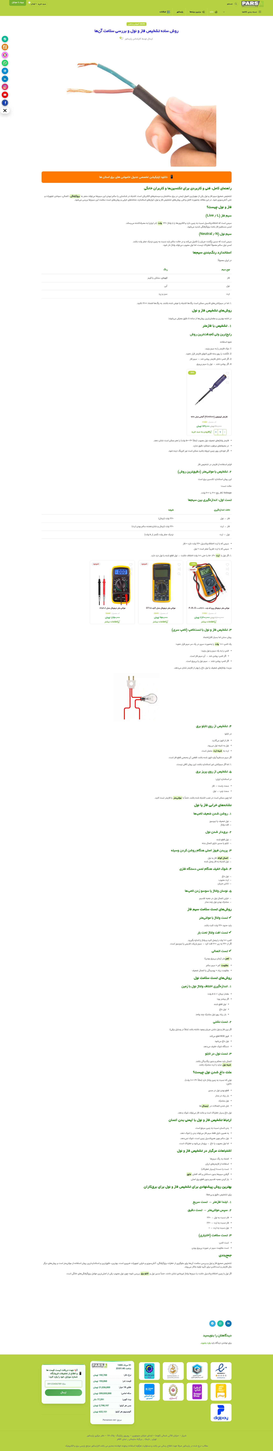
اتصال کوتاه (223, 858)
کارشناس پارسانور (133, 39)
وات (217, 644)
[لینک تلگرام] (212, 1323)
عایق (189, 1174)
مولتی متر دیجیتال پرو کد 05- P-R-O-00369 (209, 608)
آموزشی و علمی (133, 24)
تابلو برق (145, 1273)
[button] (201, 432)
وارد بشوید (206, 1343)
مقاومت (224, 965)
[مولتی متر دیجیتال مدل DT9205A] (161, 583)
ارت (217, 555)
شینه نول (227, 1065)
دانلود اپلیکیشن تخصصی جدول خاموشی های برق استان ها (136, 177)
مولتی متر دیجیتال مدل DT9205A (160, 608)
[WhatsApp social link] (220, 1323)
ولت (160, 223)
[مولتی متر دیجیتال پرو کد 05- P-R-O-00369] (209, 583)
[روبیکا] (5, 55)
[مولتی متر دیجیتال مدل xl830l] (112, 583)
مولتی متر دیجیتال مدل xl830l (112, 608)
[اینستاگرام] (5, 87)
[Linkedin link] (228, 1323)
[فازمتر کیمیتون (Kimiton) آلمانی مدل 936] (209, 392)
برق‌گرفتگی (75, 196)
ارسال (63, 1392)
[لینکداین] (5, 79)
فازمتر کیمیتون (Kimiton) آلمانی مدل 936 (209, 417)
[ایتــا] (5, 47)
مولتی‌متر (178, 798)
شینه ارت (217, 751)
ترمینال (205, 1106)
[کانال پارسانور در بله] (5, 39)
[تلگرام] (5, 71)
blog (142, 24)
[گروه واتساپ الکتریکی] (5, 63)
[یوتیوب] (5, 95)
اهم (227, 958)
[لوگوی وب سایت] (252, 4)
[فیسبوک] (5, 103)
